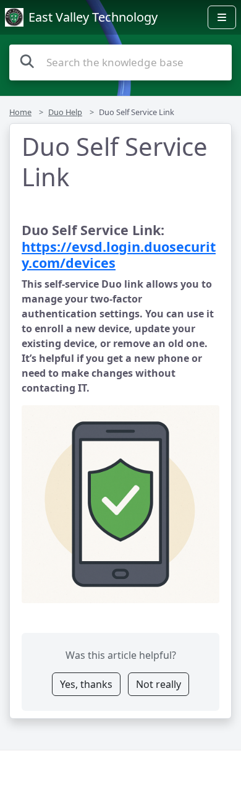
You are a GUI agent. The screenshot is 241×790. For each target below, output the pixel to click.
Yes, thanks (86, 684)
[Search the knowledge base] (27, 61)
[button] (120, 504)
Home (20, 112)
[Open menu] (222, 17)
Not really (158, 684)
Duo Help (65, 112)
